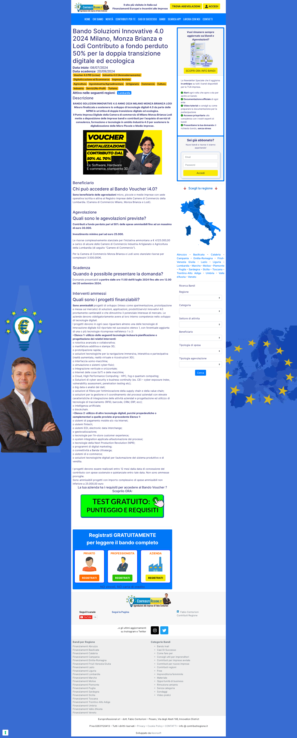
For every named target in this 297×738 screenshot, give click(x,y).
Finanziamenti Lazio (83, 667)
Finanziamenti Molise (84, 681)
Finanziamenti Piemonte (86, 684)
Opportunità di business (170, 681)
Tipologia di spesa (190, 345)
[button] (211, 6)
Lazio (204, 261)
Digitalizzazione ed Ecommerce (92, 79)
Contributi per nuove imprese (173, 663)
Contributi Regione (187, 615)
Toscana (217, 269)
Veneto (192, 276)
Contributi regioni (166, 667)
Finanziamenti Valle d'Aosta (87, 709)
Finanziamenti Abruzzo (85, 646)
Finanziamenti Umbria (85, 705)
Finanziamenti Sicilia (84, 695)
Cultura (161, 83)
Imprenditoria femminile (170, 674)
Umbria (210, 273)
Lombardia (124, 92)
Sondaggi (162, 691)
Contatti (208, 19)
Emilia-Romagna (203, 258)
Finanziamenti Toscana (85, 698)
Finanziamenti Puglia (84, 688)
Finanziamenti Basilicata (86, 649)
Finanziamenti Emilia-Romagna (89, 660)
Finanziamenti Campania (86, 656)
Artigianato (132, 83)
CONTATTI (171, 726)
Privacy (141, 726)
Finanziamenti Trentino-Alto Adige (91, 702)
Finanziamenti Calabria (85, 653)
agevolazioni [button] (186, 6)
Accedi (201, 173)
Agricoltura (80, 83)
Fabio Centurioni (189, 612)
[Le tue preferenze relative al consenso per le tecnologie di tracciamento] (5, 733)
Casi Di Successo (166, 649)
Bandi (162, 19)
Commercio (148, 83)
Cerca (200, 372)
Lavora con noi (191, 19)
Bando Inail (163, 646)
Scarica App (174, 19)
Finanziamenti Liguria (84, 670)
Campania (183, 258)
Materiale (162, 677)
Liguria (217, 261)
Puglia (182, 269)
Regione (184, 291)
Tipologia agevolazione (193, 358)
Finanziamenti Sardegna (86, 691)
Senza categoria (166, 688)
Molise (207, 265)
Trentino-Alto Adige (189, 273)
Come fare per (165, 653)
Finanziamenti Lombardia (86, 674)
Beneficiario (186, 331)
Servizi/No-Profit (96, 88)
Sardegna (194, 269)
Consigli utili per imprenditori (173, 656)
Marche (196, 265)
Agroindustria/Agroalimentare (106, 83)
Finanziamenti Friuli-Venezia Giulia (92, 663)
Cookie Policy (155, 726)
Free (159, 670)
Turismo (112, 88)
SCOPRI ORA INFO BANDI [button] (200, 70)
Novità (109, 19)
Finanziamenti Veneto (84, 712)
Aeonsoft (156, 733)
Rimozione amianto (167, 684)
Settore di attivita (189, 318)
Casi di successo (147, 19)
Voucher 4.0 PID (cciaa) (87, 75)
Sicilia (206, 269)
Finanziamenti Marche (85, 677)
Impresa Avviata (121, 79)
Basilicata (198, 254)
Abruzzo (182, 254)
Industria (79, 88)
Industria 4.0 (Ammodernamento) (122, 75)
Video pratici (164, 695)
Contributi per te (126, 19)
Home (87, 19)
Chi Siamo (98, 19)
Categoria (185, 305)
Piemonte (218, 265)
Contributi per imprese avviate (173, 660)
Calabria (216, 254)
